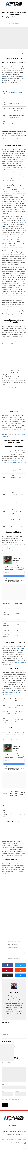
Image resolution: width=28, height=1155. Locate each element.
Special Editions (12, 141)
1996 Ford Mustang (8, 21)
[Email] (7, 975)
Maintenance (5, 139)
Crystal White (12, 417)
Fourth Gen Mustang (18, 21)
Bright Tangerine (21, 648)
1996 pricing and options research (11, 552)
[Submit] (20, 970)
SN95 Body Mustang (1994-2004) (14, 958)
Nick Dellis (14, 992)
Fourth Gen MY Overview (13, 950)
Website (17, 1091)
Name (3, 1084)
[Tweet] (20, 965)
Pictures (12, 139)
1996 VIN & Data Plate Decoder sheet (12, 855)
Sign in (3, 1026)
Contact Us (13, 1131)
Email (3, 1091)
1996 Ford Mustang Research (14, 944)
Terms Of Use (22, 1131)
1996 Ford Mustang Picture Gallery (11, 869)
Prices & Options (20, 135)
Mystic (3, 419)
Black (18, 417)
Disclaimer (19, 1134)
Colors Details (17, 133)
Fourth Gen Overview (14, 23)
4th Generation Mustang (15, 92)
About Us (5, 1131)
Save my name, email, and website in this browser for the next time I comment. (12, 1099)
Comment (4, 1066)
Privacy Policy (10, 1134)
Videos (19, 139)
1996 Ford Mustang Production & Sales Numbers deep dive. (14, 462)
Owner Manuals (17, 137)
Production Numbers (8, 135)
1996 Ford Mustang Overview (14, 941)
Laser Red (4, 417)
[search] (24, 1034)
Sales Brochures (6, 137)
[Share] (7, 965)
